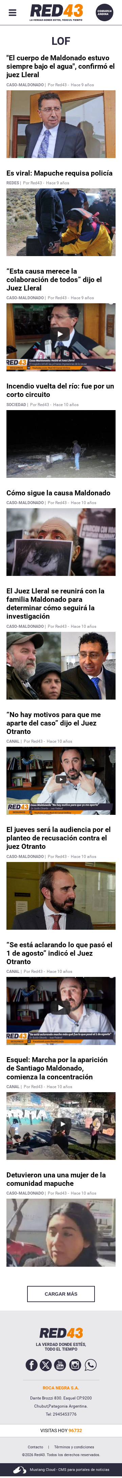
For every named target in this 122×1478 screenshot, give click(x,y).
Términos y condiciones (74, 1447)
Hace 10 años (66, 405)
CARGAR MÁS (61, 1294)
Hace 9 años (82, 85)
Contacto (35, 1447)
